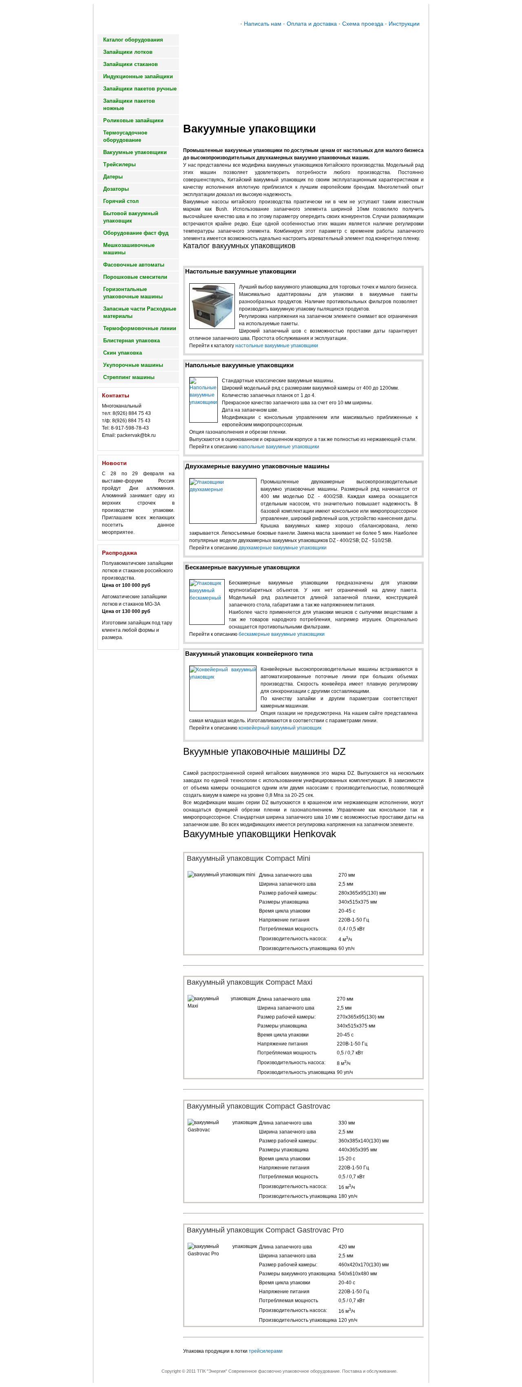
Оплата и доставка (312, 23)
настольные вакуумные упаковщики (276, 345)
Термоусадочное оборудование (125, 136)
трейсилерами (266, 1351)
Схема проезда (362, 23)
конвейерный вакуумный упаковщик (280, 728)
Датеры (113, 177)
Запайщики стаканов (130, 64)
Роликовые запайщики (133, 120)
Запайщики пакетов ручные (140, 89)
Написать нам (262, 23)
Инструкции (404, 23)
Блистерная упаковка (131, 340)
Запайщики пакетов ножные (129, 104)
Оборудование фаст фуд (135, 233)
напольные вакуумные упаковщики (279, 447)
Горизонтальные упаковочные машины (133, 293)
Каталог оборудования (133, 40)
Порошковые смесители (135, 277)
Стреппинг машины (129, 377)
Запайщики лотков (128, 52)
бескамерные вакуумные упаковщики (282, 634)
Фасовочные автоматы (133, 265)
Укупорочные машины (133, 365)
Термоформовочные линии (139, 328)
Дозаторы (116, 189)
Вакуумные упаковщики (135, 152)
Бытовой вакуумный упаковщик (130, 217)
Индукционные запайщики (138, 76)
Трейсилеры (119, 164)
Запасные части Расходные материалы (139, 312)
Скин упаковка (122, 353)
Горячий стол (121, 201)
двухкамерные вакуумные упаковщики (283, 548)
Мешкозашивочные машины (129, 249)
